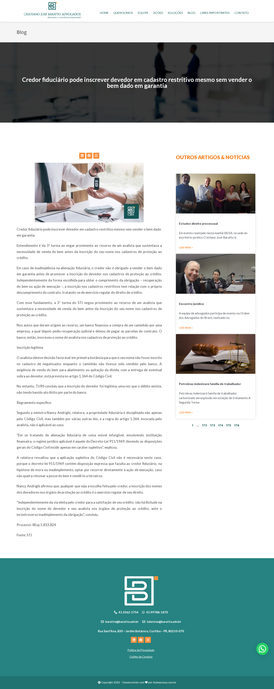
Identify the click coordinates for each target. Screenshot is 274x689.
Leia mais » (186, 247)
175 (228, 425)
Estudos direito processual (198, 223)
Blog (191, 12)
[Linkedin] (82, 156)
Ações (158, 12)
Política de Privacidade (141, 650)
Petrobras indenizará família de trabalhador (210, 384)
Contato (241, 12)
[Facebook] (89, 156)
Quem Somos (123, 12)
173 (212, 425)
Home (104, 12)
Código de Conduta (140, 656)
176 (236, 425)
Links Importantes (215, 12)
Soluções (175, 12)
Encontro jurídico (191, 304)
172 (204, 425)
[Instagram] (96, 156)
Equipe (143, 12)
